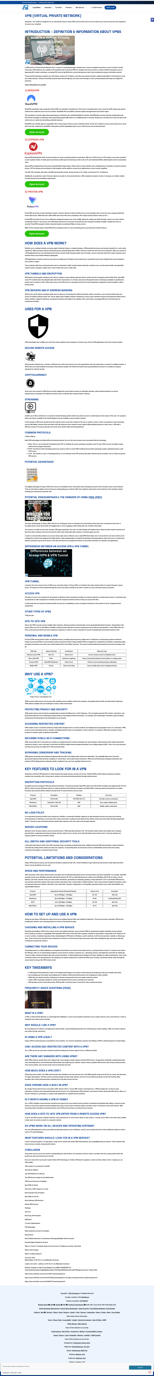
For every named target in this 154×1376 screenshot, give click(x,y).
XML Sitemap (82, 1324)
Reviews (66, 1312)
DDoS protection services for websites (37, 1231)
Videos (55, 1312)
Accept (140, 1367)
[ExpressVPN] (37, 184)
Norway (87, 394)
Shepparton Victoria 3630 (82, 1343)
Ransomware (29, 1235)
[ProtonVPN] (37, 233)
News (109, 1312)
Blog (42, 1312)
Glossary (83, 1312)
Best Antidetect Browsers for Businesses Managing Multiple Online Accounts (49, 1238)
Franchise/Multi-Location (94, 1331)
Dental (56, 1335)
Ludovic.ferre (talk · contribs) (34, 1264)
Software (37, 1312)
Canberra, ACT (80, 1362)
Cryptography (53, 255)
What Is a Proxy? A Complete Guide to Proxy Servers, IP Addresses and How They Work (53, 1246)
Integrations (91, 1312)
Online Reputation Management (49, 1308)
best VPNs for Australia (76, 70)
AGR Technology (74, 1293)
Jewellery (87, 1335)
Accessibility (67, 1320)
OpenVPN (83, 536)
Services (49, 1312)
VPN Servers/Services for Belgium (36, 1181)
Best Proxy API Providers (33, 1215)
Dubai (81, 394)
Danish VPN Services (31, 1204)
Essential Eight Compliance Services (36, 1242)
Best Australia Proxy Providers (34, 1193)
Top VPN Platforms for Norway (35, 1174)
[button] (152, 20)
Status (98, 1312)
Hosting (58, 1305)
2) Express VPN (34, 139)
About (60, 1312)
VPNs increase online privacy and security (38, 701)
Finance (61, 1335)
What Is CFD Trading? (32, 1250)
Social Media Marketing (97, 1308)
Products (69, 7)
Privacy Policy (13, 1372)
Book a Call (110, 7)
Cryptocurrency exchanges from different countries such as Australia (47, 394)
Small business (56, 1331)
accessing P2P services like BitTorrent (60, 72)
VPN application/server (33, 253)
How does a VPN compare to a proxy (36, 1189)
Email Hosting (110, 1308)
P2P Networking (30, 1227)
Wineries (80, 1335)
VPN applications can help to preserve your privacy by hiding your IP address (49, 259)
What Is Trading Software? (33, 1254)
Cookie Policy (6, 1372)
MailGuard (28, 1219)
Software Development (76, 1305)
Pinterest (79, 1160)
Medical (82, 1331)
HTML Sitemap (72, 1324)
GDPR (104, 1320)
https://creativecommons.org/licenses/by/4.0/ (82, 1278)
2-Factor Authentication (32, 1223)
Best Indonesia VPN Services (34, 1200)
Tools (77, 1312)
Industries (48, 7)
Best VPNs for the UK (31, 1196)
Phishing (27, 1208)
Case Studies (116, 1312)
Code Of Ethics (97, 1320)
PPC (64, 1305)
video (26, 1162)
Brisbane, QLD (80, 1354)
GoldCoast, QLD (81, 1358)
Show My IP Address (31, 1170)
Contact (72, 1312)
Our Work (59, 7)
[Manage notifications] (149, 1372)
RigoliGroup (85, 1297)
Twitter (72, 1160)
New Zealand (74, 394)
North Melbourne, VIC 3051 (81, 1347)
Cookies (74, 1320)
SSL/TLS (28, 1212)
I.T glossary (115, 1160)
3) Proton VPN (34, 191)
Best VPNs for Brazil (31, 1185)
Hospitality (73, 1335)
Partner (103, 1312)
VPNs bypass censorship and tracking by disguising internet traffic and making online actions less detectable (59, 756)
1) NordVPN (32, 90)
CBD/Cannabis (96, 1335)
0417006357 (84, 1301)
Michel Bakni (29, 1260)
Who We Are (80, 7)
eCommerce (75, 1331)
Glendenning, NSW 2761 (80, 1350)
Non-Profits (66, 1331)
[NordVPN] (37, 132)
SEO (51, 1305)
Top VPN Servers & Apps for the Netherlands (39, 1177)
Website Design (43, 1305)
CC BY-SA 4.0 (38, 1260)
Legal (66, 1335)
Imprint (19, 1372)
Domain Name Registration (69, 1308)
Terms (50, 1320)
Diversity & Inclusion (84, 1320)
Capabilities (37, 7)
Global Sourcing (84, 1308)
